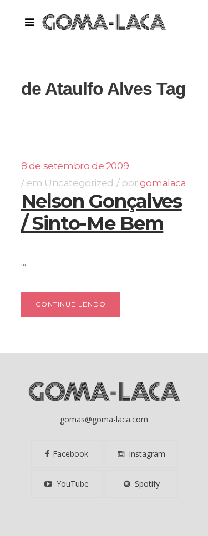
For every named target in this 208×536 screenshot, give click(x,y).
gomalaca (163, 182)
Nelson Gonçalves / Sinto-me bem (101, 212)
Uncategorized (79, 182)
